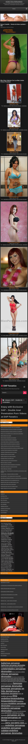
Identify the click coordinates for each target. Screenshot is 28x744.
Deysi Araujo (7, 533)
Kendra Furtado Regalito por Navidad (9, 439)
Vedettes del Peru (4, 506)
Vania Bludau (9, 570)
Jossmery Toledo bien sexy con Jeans (9, 452)
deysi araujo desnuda (9, 680)
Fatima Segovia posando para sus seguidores (10, 427)
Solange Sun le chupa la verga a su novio (9, 609)
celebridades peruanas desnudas (9, 153)
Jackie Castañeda (6, 545)
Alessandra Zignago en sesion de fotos (9, 466)
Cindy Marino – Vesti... (14, 103)
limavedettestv (9, 701)
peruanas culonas (11, 713)
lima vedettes (9, 697)
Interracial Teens (4, 510)
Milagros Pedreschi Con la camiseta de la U (10, 480)
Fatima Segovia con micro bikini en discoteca (10, 446)
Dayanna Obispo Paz (6, 531)
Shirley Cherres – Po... (14, 151)
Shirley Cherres (6, 569)
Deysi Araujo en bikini (5, 681)
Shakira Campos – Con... (14, 378)
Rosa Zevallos (8, 565)
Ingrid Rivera (4, 543)
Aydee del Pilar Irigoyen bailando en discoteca (10, 464)
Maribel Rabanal (5, 555)
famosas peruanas (8, 683)
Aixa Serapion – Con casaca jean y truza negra (11, 476)
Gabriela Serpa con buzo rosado (7, 454)
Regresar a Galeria (8, 30)
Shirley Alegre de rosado (6, 435)
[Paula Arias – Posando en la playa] (14, 117)
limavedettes (17, 698)
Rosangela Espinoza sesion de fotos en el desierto (11, 431)
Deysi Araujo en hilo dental (15, 681)
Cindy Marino (5, 528)
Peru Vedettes (4, 504)
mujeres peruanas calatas (17, 706)
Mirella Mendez (8, 558)
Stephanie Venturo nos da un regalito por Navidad (11, 429)
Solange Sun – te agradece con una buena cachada (12, 606)
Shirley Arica (8, 567)
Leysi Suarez (4, 553)
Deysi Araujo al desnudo (17, 676)
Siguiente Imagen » (11, 32)
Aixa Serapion (4, 523)
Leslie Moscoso (6, 552)
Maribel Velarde (5, 556)
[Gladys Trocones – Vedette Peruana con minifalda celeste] (14, 176)
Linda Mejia (11, 553)
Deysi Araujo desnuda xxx (19, 680)
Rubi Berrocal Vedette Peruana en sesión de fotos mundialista (14, 478)
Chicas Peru (3, 647)
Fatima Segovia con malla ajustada (8, 456)
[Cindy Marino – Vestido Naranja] (14, 93)
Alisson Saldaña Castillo (13, 335)
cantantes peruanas (14, 129)
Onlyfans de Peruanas (5, 508)
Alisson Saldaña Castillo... (14, 333)
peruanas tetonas (12, 720)
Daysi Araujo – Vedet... (14, 287)
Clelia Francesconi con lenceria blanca (9, 460)
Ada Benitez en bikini (5, 582)
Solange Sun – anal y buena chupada (9, 600)
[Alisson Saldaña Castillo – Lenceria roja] (14, 312)
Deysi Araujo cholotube (6, 679)
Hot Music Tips (4, 496)
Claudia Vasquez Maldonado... (13, 242)
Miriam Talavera (5, 559)
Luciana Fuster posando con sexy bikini (9, 450)
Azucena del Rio (10, 526)
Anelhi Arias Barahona (6, 525)
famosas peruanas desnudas (11, 684)
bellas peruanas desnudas (16, 105)
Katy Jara (9, 550)
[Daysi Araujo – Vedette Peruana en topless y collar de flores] (14, 267)
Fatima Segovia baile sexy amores (8, 588)
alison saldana (6, 335)
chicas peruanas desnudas (21, 153)
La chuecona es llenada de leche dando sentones (11, 585)
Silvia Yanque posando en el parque (8, 437)
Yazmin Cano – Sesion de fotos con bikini (9, 474)
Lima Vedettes (4, 512)
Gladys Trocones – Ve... (14, 197)
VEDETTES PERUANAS (14, 2)
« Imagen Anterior (8, 29)
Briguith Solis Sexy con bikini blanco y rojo (10, 482)
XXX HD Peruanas (5, 498)
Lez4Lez (2, 643)
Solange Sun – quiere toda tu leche (8, 603)
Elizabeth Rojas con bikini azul (7, 458)
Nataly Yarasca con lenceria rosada (8, 488)
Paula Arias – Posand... (14, 127)
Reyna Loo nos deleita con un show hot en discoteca (12, 433)
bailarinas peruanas (7, 105)
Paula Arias (5, 563)
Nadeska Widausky (8, 561)
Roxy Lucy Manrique (5, 566)
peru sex (9, 723)
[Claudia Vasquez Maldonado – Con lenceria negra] (14, 222)
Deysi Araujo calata (12, 678)
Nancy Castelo (4, 562)
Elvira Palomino (6, 538)
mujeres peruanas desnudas (10, 709)
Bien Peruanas (4, 500)
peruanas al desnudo (16, 711)
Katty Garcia (10, 549)
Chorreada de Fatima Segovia (7, 591)
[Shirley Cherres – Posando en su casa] (14, 141)
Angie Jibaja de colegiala (6, 468)
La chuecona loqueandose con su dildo (9, 594)
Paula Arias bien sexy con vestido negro (9, 486)
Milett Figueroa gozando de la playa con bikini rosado (12, 448)
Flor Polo (8, 541)
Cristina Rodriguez (7, 529)
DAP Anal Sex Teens (5, 502)
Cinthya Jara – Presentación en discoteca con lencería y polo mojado (14, 471)
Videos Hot (5, 580)
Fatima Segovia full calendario (7, 597)
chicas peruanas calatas (18, 671)
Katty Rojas (3, 550)
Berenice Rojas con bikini (6, 462)
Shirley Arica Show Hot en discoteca (8, 484)
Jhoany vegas (9, 548)
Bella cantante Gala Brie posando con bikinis (10, 444)
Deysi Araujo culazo (15, 679)
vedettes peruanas (15, 725)
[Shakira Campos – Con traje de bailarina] (14, 358)
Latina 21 (3, 494)
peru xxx (19, 722)
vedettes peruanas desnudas (11, 731)
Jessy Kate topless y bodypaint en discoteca (10, 442)
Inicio (14, 8)
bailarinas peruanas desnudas (16, 244)
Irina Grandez (6, 544)
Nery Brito (9, 562)
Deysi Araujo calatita (20, 678)
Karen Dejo (4, 549)
